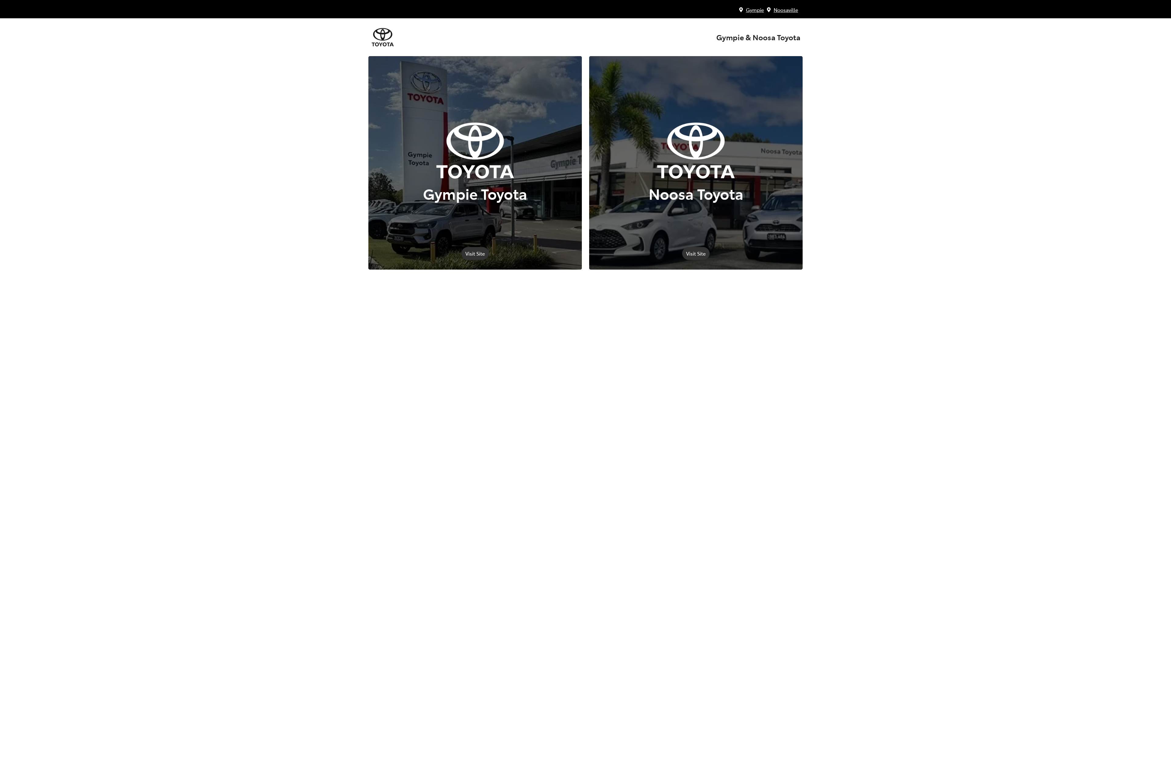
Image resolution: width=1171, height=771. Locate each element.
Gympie (755, 9)
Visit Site (475, 253)
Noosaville (786, 9)
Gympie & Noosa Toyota (758, 37)
